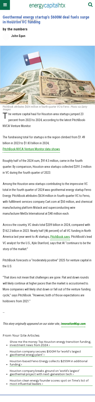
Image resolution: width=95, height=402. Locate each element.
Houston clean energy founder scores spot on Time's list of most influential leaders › (49, 382)
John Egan (18, 35)
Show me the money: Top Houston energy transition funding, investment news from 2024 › (50, 343)
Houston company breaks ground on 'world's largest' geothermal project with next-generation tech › (45, 372)
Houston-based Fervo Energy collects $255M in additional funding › (48, 363)
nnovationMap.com (73, 323)
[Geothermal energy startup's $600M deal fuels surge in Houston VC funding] (47, 75)
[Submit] (90, 5)
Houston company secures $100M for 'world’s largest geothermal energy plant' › (45, 353)
